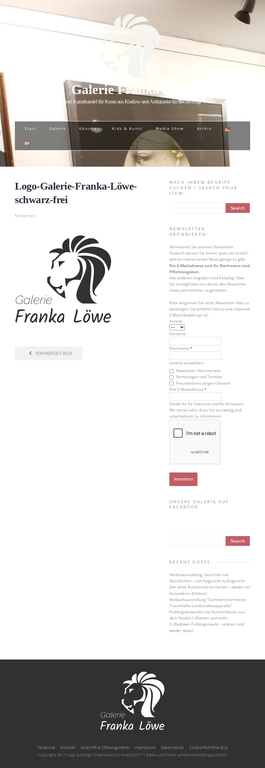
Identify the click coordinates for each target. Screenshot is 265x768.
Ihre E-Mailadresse (188, 389)
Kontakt (67, 747)
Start (30, 128)
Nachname (180, 348)
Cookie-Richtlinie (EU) (208, 747)
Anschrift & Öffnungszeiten (104, 747)
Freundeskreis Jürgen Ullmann (202, 383)
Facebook (46, 747)
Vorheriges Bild (53, 353)
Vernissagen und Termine (198, 376)
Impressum (144, 747)
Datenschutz (172, 747)
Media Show (170, 128)
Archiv (204, 128)
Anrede (176, 321)
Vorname (177, 334)
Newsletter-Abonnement (197, 370)
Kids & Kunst (127, 128)
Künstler (89, 128)
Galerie (57, 128)
